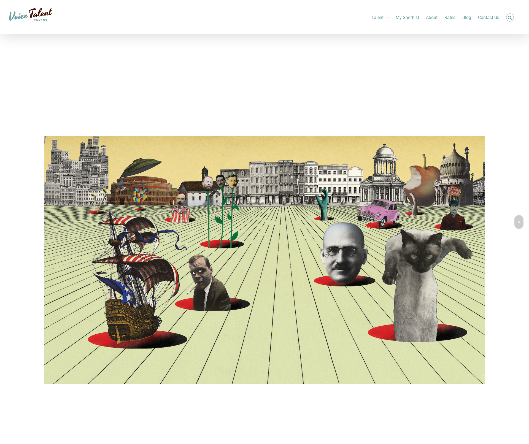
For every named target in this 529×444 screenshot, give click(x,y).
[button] (510, 17)
